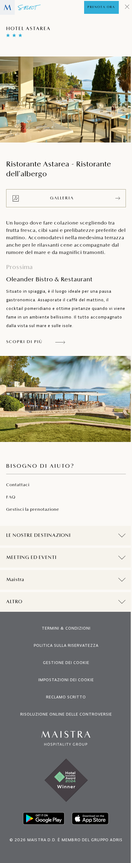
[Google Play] (41, 826)
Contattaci (17, 485)
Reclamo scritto (64, 704)
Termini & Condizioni (63, 635)
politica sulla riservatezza (63, 652)
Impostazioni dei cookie (63, 687)
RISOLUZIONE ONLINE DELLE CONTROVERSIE (64, 721)
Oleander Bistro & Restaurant (49, 273)
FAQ (11, 497)
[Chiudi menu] (127, 7)
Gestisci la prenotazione (32, 509)
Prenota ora (101, 7)
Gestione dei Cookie (64, 670)
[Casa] (20, 7)
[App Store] (88, 826)
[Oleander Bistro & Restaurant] (66, 399)
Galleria (62, 198)
